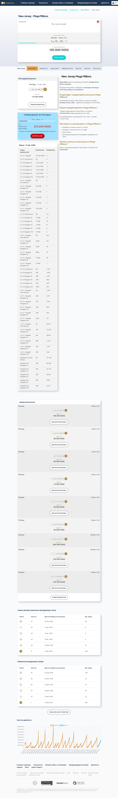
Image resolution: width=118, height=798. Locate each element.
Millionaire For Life (67, 68)
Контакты (76, 773)
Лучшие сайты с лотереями (62, 3)
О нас (68, 773)
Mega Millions (85, 10)
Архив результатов (37, 104)
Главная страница (61, 10)
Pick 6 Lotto (97, 68)
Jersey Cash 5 (55, 68)
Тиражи (19, 767)
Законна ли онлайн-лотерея (55, 773)
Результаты (74, 10)
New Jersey (21, 68)
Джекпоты (105, 3)
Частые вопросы (22, 773)
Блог (27, 767)
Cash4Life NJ (43, 68)
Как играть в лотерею (37, 773)
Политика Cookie (34, 775)
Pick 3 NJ (78, 68)
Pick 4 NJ (87, 68)
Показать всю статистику (59, 712)
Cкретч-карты (36, 767)
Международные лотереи (87, 3)
